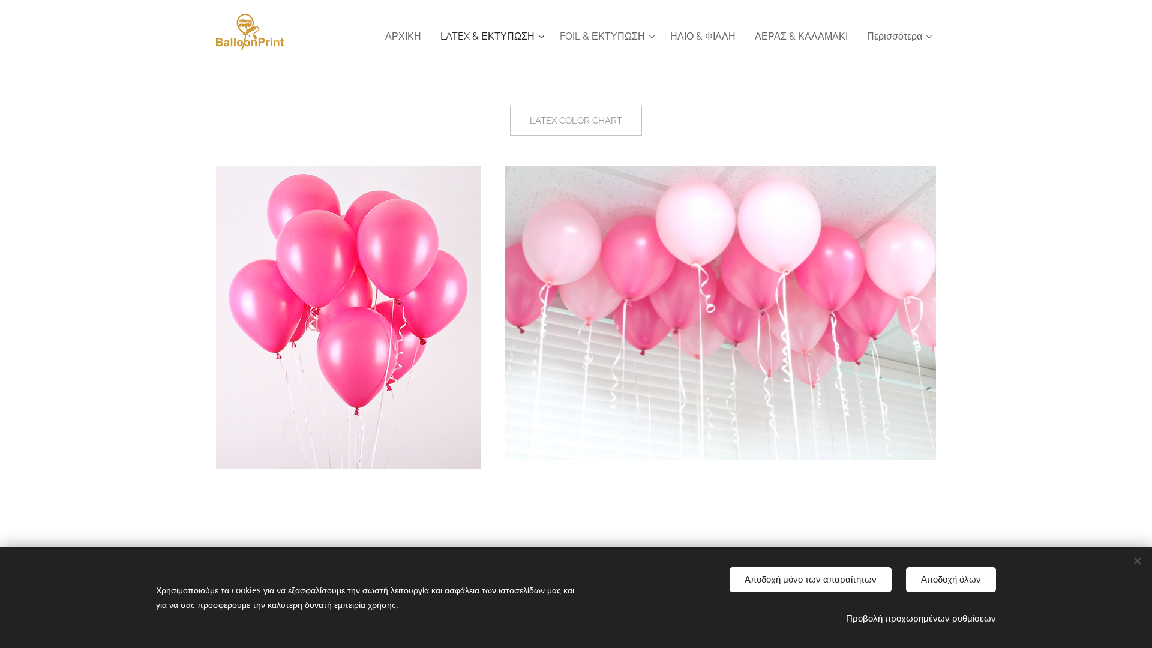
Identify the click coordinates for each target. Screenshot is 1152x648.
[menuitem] (406, 37)
